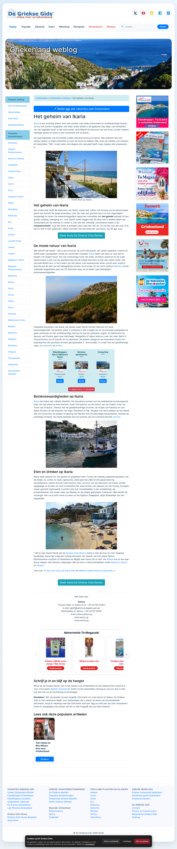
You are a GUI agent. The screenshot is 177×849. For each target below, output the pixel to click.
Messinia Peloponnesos (15, 268)
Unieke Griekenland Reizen (20, 792)
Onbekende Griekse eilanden (63, 798)
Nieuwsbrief (95, 26)
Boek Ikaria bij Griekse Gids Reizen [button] (81, 235)
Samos (124, 562)
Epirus (52, 814)
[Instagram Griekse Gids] (151, 13)
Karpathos (13, 209)
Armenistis (47, 345)
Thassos (12, 351)
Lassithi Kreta (14, 241)
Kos (10, 222)
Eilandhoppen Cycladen (19, 798)
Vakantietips (14, 112)
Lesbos (11, 253)
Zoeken (163, 27)
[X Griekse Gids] (135, 13)
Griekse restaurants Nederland (147, 792)
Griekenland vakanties (18, 801)
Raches (117, 266)
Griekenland (41, 98)
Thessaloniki (14, 358)
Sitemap (136, 817)
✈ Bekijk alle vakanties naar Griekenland (81, 108)
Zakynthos (13, 364)
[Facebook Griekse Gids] (160, 13)
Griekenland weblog (60, 98)
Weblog (111, 26)
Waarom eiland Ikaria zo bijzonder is (97, 570)
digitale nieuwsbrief (60, 689)
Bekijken (45, 759)
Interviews (13, 118)
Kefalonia (12, 215)
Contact (136, 808)
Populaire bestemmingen (61, 795)
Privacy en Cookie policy (144, 811)
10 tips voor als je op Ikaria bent (59, 570)
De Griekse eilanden (59, 792)
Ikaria (36, 123)
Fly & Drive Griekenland (18, 804)
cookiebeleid (89, 844)
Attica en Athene (16, 158)
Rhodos (11, 326)
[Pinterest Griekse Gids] (168, 13)
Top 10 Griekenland (17, 105)
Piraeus (40, 565)
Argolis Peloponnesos (15, 151)
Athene (110, 559)
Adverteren (12, 820)
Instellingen (127, 841)
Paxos (11, 294)
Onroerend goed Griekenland (146, 795)
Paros (11, 288)
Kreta (10, 228)
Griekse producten (141, 798)
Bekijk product (55, 668)
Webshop (64, 26)
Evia (10, 190)
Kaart (52, 26)
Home (13, 26)
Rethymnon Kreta (16, 320)
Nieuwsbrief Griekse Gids (144, 814)
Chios (11, 177)
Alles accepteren (142, 841)
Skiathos (12, 339)
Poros (11, 307)
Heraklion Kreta (15, 196)
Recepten (79, 26)
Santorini (12, 332)
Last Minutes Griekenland (19, 808)
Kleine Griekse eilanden (60, 801)
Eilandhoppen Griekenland (20, 795)
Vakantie (39, 26)
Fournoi (116, 417)
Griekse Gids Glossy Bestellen (22, 817)
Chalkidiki (13, 165)
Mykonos (115, 562)
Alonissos (12, 142)
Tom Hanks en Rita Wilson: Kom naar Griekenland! (43, 747)
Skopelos (12, 345)
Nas (60, 345)
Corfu (11, 184)
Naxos (11, 282)
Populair (26, 26)
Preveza (12, 313)
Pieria (10, 301)
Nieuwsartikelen (16, 125)
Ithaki (10, 203)
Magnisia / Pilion (16, 260)
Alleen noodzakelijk (111, 841)
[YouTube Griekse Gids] (143, 13)
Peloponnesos (56, 811)
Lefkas (11, 247)
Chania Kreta (14, 171)
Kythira (11, 234)
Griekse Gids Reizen (76, 553)
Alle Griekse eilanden (14, 372)
